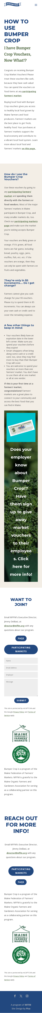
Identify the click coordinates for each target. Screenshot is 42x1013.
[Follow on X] (21, 996)
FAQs (21, 638)
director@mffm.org (14, 625)
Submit (21, 700)
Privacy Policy (18, 712)
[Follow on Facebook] (15, 996)
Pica (28, 1008)
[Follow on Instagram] (27, 996)
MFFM (28, 1004)
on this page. (29, 148)
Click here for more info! (21, 566)
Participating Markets (21, 649)
